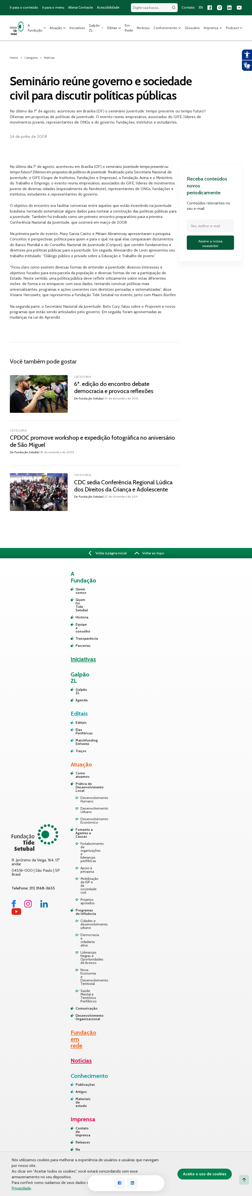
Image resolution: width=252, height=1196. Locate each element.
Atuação (56, 28)
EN (201, 7)
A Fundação (35, 28)
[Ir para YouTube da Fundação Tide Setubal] (16, 913)
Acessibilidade (108, 7)
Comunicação (86, 1008)
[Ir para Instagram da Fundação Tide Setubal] (28, 906)
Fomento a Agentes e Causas (84, 833)
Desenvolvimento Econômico (88, 820)
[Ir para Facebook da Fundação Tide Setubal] (14, 906)
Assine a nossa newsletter (210, 243)
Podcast (232, 28)
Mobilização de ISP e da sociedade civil (88, 885)
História (78, 617)
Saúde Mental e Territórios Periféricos (88, 996)
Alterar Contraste (80, 7)
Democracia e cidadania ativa (88, 940)
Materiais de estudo (82, 1102)
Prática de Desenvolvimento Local (86, 787)
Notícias (143, 28)
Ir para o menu (53, 7)
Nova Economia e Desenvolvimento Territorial (88, 976)
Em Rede (129, 28)
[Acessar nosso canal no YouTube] (239, 8)
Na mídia (80, 1151)
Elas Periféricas (78, 731)
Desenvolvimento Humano (88, 799)
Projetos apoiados (87, 901)
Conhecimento (165, 28)
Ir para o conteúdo (24, 7)
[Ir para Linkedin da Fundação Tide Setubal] (44, 906)
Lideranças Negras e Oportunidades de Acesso (88, 957)
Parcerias (78, 645)
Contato (188, 7)
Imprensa (211, 28)
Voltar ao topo (153, 553)
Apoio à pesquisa (87, 869)
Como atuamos (83, 774)
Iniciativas (77, 28)
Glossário (192, 28)
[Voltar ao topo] (244, 1180)
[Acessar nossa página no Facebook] (210, 8)
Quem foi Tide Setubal (78, 605)
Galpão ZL (94, 28)
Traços (78, 751)
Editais (112, 28)
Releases (82, 1142)
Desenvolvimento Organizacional (86, 1017)
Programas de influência (86, 911)
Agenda (78, 700)
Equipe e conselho (78, 628)
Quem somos (78, 590)
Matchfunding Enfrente (78, 742)
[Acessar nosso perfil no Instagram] (219, 8)
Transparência (78, 638)
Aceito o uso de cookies (204, 1174)
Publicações (82, 1084)
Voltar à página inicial (110, 553)
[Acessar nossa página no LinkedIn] (229, 8)
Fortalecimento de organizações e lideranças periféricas (88, 852)
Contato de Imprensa (82, 1131)
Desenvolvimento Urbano (88, 810)
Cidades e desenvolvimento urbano (88, 924)
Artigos (81, 1091)
